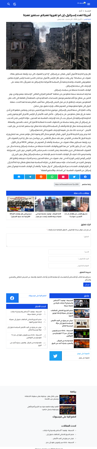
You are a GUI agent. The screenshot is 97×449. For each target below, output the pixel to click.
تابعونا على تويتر (84, 358)
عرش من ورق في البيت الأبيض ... (62, 438)
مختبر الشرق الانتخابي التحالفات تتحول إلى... (59, 434)
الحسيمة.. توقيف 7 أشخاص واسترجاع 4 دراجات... (58, 430)
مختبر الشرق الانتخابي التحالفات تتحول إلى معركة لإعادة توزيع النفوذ (62, 313)
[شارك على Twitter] (74, 176)
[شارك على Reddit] (41, 176)
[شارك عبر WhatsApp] (52, 176)
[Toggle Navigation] (89, 4)
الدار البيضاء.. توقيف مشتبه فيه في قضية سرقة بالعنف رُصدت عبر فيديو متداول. (48, 216)
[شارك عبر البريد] (63, 176)
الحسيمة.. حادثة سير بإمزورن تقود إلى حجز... (59, 442)
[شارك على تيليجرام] (30, 176)
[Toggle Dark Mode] (15, 4)
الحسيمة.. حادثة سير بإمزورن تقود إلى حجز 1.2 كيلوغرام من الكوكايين (62, 333)
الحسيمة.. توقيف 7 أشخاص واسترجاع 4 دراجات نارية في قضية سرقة (63, 303)
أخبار (80, 11)
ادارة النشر (87, 19)
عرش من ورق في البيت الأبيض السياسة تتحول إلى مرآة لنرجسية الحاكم (62, 323)
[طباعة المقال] (19, 176)
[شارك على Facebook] (85, 176)
